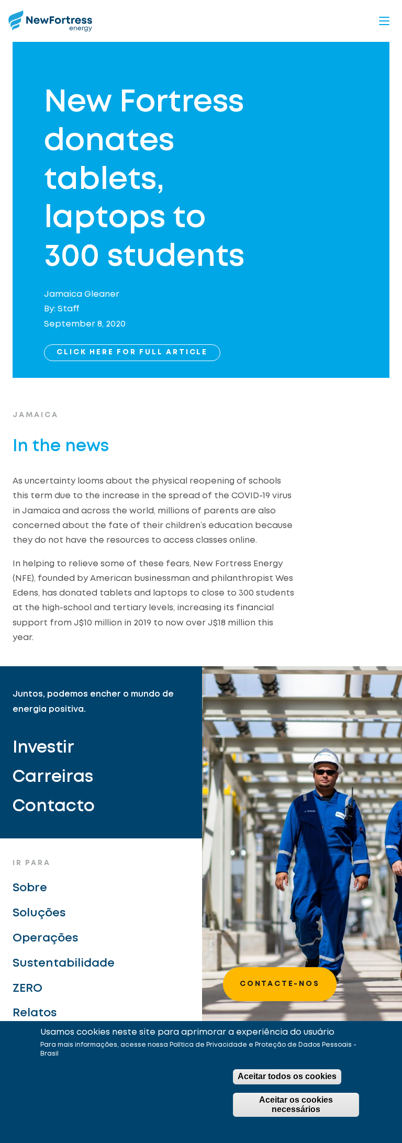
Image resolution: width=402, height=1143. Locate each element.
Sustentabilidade (64, 963)
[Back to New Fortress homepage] (50, 20)
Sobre (30, 888)
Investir (43, 748)
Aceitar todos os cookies (287, 1076)
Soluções (39, 913)
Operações (45, 938)
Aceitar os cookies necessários (296, 1104)
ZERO (27, 988)
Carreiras (53, 777)
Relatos (35, 1013)
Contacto (54, 806)
